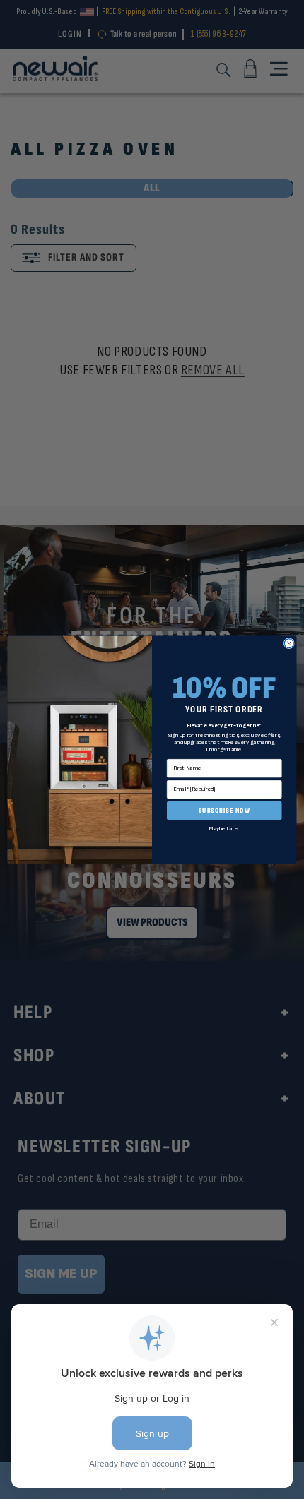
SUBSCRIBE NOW (224, 810)
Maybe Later (224, 828)
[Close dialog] (288, 642)
